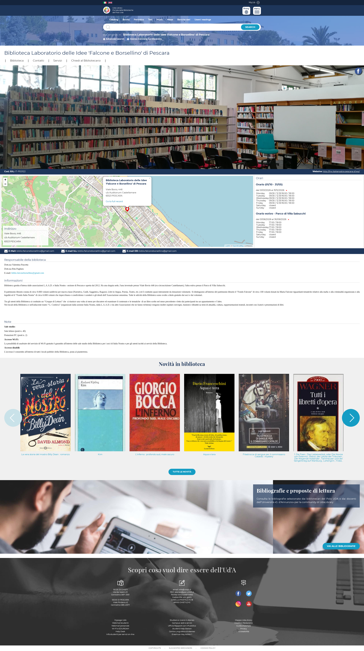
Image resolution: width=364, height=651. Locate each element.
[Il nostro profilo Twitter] (249, 593)
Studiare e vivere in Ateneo (182, 620)
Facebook (358, 71)
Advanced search (115, 39)
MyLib (252, 2)
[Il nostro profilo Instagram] (238, 604)
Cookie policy (207, 648)
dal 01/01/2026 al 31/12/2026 (270, 190)
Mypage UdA (120, 620)
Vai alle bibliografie (341, 546)
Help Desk (120, 632)
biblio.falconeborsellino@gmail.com (27, 273)
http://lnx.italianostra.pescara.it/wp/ (341, 171)
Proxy (246, 9)
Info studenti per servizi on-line (120, 634)
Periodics (139, 20)
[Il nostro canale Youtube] (249, 604)
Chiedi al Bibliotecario (86, 60)
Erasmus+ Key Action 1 (182, 634)
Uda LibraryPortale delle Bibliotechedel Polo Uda (122, 10)
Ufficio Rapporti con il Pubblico (182, 626)
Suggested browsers (180, 648)
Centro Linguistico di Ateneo (182, 632)
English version (111, 2)
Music (160, 20)
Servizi (57, 60)
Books (126, 20)
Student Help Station (182, 629)
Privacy (243, 629)
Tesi (150, 20)
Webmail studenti (120, 623)
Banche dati (183, 20)
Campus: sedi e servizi (182, 623)
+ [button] (5, 179)
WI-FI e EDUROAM (120, 629)
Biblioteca (17, 60)
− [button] (5, 184)
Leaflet (227, 246)
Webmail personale (120, 626)
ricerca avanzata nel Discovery (146, 39)
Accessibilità (243, 632)
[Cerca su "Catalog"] (171, 27)
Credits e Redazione (243, 623)
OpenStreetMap (238, 246)
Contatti (38, 60)
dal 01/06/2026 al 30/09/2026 (271, 219)
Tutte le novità (182, 472)
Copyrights (155, 648)
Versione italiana (105, 2)
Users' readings (203, 20)
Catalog (113, 20)
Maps (170, 20)
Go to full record (114, 201)
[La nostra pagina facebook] (238, 593)
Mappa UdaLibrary (243, 620)
